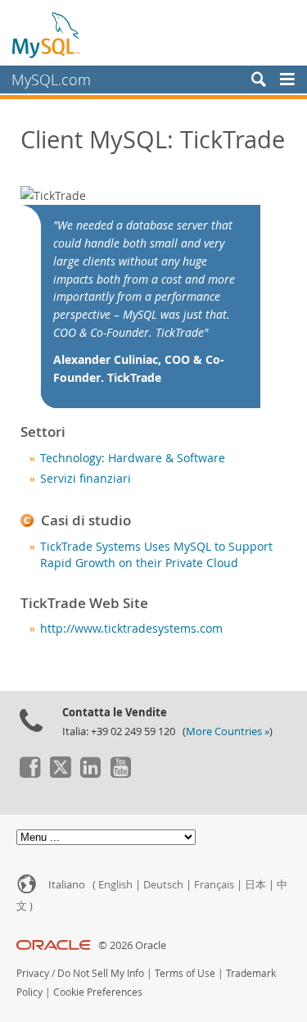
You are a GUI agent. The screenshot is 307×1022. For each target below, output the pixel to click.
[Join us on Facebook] (29, 774)
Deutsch (163, 885)
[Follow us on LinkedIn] (90, 774)
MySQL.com (51, 79)
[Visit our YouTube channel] (120, 774)
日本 (255, 885)
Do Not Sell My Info (100, 973)
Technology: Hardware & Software (132, 458)
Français (214, 885)
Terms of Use (185, 973)
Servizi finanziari (85, 478)
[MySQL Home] (47, 34)
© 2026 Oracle (132, 945)
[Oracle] (53, 945)
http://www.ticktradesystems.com (131, 628)
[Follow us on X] (60, 774)
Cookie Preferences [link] (97, 992)
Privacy (32, 973)
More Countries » (227, 731)
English (115, 885)
